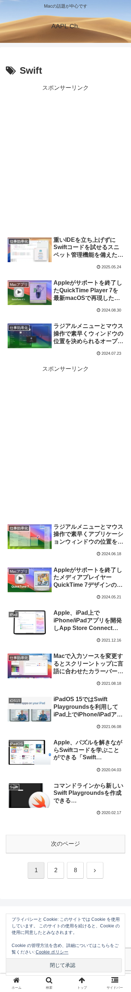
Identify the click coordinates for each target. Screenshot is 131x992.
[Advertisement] (65, 158)
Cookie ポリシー (52, 952)
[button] (117, 900)
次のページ (65, 844)
